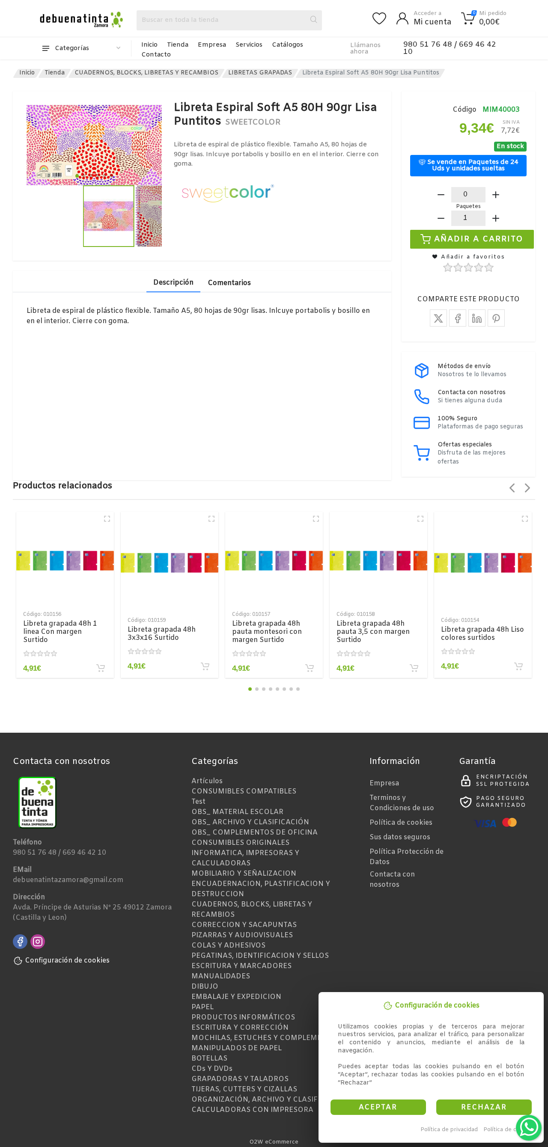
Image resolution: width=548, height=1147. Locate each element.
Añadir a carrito (479, 239)
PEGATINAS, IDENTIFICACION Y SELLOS (260, 955)
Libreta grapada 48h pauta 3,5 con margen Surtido (373, 632)
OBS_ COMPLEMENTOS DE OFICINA (254, 832)
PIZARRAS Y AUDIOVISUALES (242, 935)
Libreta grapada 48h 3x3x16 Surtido (162, 633)
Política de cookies (508, 1129)
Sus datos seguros (399, 837)
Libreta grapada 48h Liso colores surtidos (482, 633)
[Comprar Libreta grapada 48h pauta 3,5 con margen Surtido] (414, 668)
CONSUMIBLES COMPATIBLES (243, 791)
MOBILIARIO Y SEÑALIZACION (243, 873)
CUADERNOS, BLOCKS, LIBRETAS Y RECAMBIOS (146, 73)
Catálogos (287, 45)
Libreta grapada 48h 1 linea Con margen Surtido (60, 632)
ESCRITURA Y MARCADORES (241, 966)
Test (198, 801)
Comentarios (229, 283)
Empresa (212, 45)
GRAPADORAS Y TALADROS (240, 1079)
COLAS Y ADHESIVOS (228, 945)
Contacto (156, 55)
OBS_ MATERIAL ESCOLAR (237, 812)
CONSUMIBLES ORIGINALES (240, 842)
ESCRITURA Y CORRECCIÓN (240, 1027)
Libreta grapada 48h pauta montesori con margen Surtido (267, 632)
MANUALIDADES (220, 976)
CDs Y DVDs (211, 1068)
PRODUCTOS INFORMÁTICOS (243, 1017)
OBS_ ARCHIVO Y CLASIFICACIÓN (250, 822)
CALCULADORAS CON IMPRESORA (252, 1109)
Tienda (177, 45)
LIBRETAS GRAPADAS (260, 73)
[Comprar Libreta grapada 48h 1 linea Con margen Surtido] (100, 668)
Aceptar (378, 1107)
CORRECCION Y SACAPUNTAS (244, 925)
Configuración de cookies (67, 960)
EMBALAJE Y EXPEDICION (236, 996)
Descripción (173, 282)
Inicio (149, 45)
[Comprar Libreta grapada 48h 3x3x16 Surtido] (205, 666)
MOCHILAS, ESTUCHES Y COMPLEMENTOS (266, 1038)
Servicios (248, 45)
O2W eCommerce (274, 1142)
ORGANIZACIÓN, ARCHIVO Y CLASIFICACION (269, 1099)
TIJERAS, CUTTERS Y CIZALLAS (244, 1089)
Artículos (207, 781)
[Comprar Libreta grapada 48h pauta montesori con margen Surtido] (309, 668)
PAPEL (202, 1007)
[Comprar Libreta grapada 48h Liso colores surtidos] (518, 666)
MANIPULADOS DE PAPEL (236, 1048)
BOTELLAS (209, 1058)
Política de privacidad (449, 1129)
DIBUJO (204, 986)
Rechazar (484, 1107)
